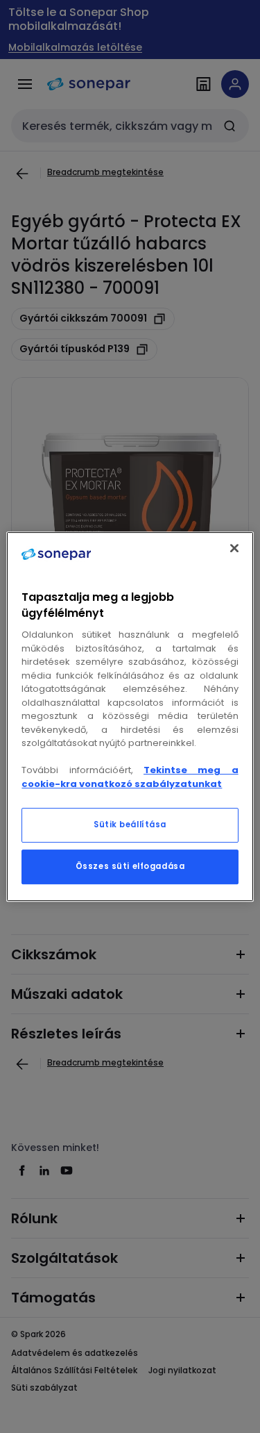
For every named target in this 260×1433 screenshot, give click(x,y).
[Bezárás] (234, 548)
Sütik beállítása (130, 824)
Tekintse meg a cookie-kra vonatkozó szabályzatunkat (129, 776)
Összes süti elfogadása (130, 866)
